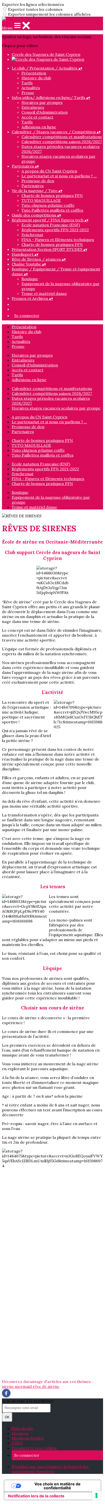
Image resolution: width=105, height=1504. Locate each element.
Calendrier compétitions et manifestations (61, 136)
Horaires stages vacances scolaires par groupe (56, 408)
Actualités (30, 87)
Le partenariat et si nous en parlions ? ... (59, 175)
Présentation (33, 73)
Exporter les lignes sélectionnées (33, 4)
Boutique (29, 278)
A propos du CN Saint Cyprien (49, 171)
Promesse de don (37, 180)
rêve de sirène (46, 1386)
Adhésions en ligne (38, 126)
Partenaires (32, 185)
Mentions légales (27, 1438)
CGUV (17, 1443)
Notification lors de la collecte (36, 1495)
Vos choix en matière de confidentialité (57, 1485)
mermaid (24, 1386)
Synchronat (32, 234)
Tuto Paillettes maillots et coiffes (52, 210)
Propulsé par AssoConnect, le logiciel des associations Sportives (50, 1469)
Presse (27, 92)
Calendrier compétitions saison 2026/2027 (61, 141)
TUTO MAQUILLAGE (41, 200)
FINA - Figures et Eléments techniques (57, 239)
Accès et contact (37, 117)
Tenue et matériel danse (44, 293)
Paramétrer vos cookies (34, 1447)
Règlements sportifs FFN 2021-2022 (55, 229)
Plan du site (22, 1428)
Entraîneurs (32, 107)
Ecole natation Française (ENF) (50, 224)
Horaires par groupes (42, 102)
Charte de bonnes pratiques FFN (52, 195)
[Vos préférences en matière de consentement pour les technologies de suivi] (96, 1495)
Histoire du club (36, 77)
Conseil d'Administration (44, 112)
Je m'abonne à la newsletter (28, 1400)
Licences (20, 1433)
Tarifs (27, 82)
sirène (8, 1386)
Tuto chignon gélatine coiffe (47, 205)
